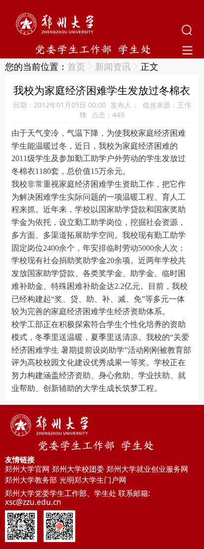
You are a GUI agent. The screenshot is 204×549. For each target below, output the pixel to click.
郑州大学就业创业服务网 (147, 468)
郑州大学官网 (27, 468)
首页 (76, 66)
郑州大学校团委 (78, 468)
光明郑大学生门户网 (92, 479)
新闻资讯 (113, 66)
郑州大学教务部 (31, 479)
